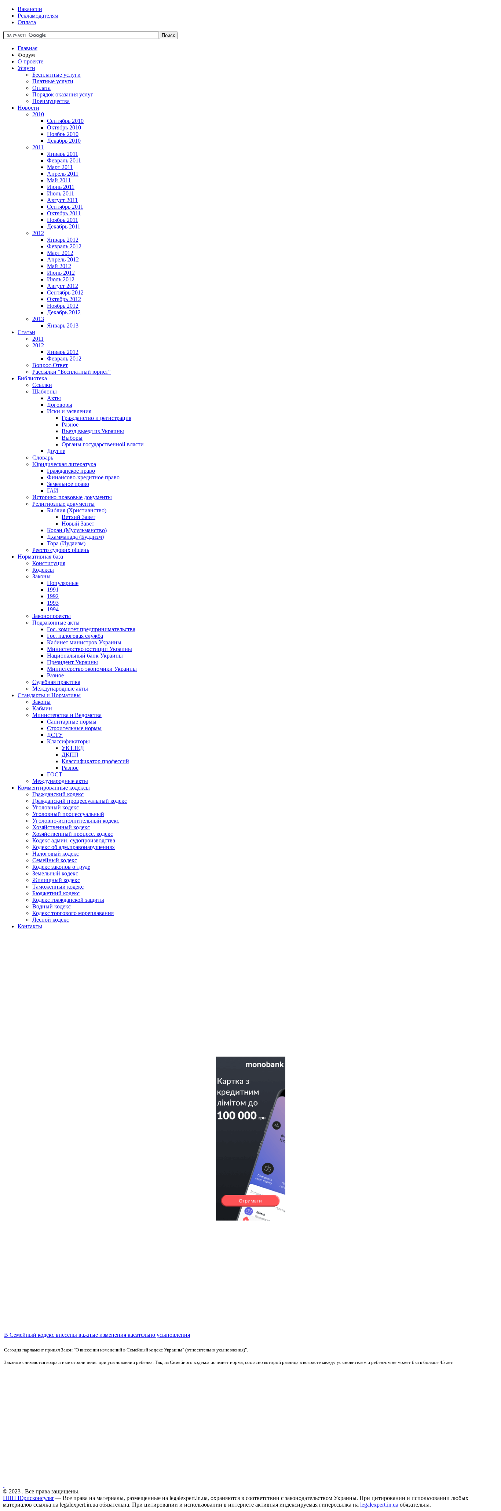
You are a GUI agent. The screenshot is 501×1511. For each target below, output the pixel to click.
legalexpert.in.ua (379, 1504)
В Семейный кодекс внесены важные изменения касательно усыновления (97, 1335)
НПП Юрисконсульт (28, 1498)
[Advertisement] (223, 999)
